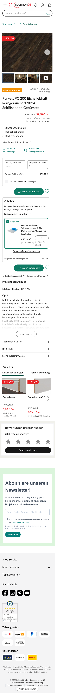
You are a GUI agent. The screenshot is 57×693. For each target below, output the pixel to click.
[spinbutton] (15, 165)
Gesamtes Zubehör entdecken (26, 251)
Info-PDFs (8, 349)
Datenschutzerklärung (34, 683)
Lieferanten (30, 685)
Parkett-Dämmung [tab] (40, 373)
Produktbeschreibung (14, 282)
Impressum (34, 680)
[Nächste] (48, 372)
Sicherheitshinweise (13, 356)
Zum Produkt (26, 234)
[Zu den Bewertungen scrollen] (44, 92)
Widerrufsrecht (18, 683)
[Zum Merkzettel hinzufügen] (47, 191)
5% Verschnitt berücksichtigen (23, 182)
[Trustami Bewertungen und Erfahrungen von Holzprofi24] (10, 611)
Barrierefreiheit (42, 685)
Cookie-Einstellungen (15, 685)
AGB (43, 680)
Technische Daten (12, 342)
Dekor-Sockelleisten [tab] (13, 373)
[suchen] (48, 13)
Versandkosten (44, 121)
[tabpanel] (27, 398)
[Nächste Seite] (47, 78)
